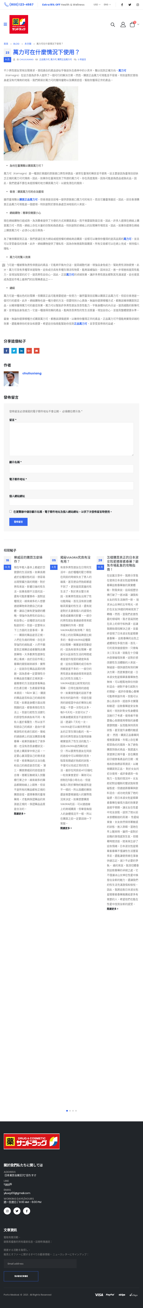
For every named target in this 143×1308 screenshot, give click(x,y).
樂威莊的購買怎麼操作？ (28, 559)
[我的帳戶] (123, 24)
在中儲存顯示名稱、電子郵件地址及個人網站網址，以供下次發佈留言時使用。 (62, 512)
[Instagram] (137, 4)
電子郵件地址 (18, 479)
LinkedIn (21, 350)
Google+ (29, 350)
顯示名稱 (15, 462)
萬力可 (53, 59)
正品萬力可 (44, 59)
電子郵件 (36, 350)
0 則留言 (82, 59)
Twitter (14, 350)
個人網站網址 (17, 496)
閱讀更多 (19, 813)
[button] (67, 1110)
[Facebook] (122, 4)
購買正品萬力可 (65, 59)
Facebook (6, 350)
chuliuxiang (26, 59)
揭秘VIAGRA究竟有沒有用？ (75, 559)
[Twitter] (130, 4)
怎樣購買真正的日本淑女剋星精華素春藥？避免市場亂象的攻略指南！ (123, 563)
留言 (12, 420)
